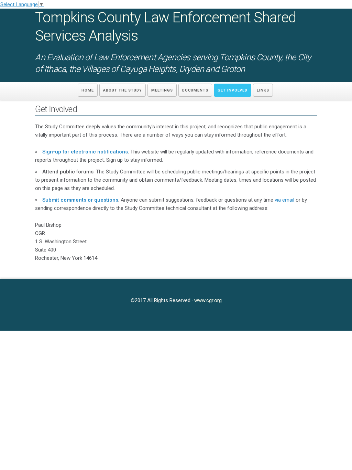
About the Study (122, 90)
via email (284, 200)
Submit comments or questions (80, 200)
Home (87, 90)
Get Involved (233, 90)
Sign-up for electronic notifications (85, 152)
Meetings (162, 90)
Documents (195, 90)
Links (263, 90)
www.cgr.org (208, 300)
